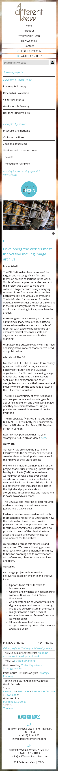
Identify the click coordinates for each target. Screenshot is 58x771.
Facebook (37, 691)
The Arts (8, 157)
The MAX (19, 660)
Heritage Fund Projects (16, 113)
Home (29, 25)
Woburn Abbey (22, 666)
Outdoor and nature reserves (20, 150)
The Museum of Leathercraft (25, 654)
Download (10, 695)
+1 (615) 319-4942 (29, 51)
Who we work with (29, 35)
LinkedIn (8, 691)
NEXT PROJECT (46, 642)
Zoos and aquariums (15, 144)
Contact (29, 46)
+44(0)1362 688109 (29, 753)
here (43, 438)
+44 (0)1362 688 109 (29, 56)
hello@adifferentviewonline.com (29, 756)
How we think (29, 41)
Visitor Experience (13, 99)
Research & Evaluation (16, 93)
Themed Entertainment (16, 163)
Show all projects (13, 72)
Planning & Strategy (14, 86)
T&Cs (41, 762)
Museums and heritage (16, 130)
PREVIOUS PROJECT (14, 642)
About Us (29, 30)
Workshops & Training (16, 106)
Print (50, 691)
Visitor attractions (13, 137)
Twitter (22, 691)
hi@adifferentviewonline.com (29, 738)
